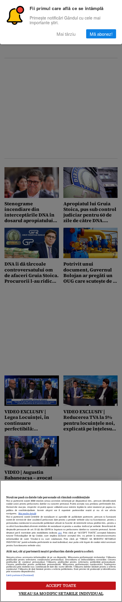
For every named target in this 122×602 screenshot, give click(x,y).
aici (60, 533)
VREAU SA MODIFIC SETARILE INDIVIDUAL (61, 593)
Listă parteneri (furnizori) (20, 575)
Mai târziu (66, 34)
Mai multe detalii (27, 513)
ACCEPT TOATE (61, 585)
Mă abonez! (101, 34)
